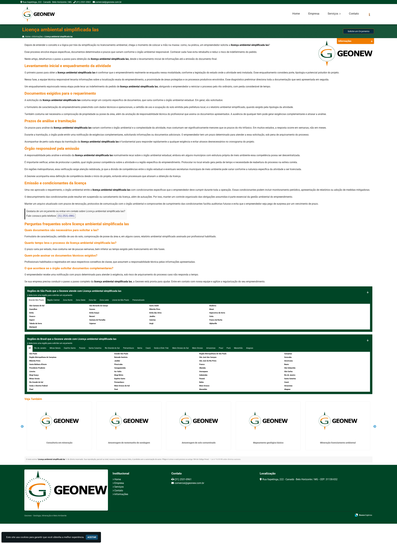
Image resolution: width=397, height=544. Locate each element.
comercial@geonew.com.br (108, 2)
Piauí (221, 348)
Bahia (139, 348)
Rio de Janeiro (40, 348)
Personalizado (138, 300)
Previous (22, 426)
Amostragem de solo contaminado (199, 442)
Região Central (53, 300)
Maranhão (238, 348)
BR (30, 348)
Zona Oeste (80, 300)
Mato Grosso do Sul (180, 348)
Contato (354, 13)
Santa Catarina (95, 348)
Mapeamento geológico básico (268, 442)
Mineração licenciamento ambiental (338, 442)
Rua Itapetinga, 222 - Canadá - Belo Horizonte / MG (47, 2)
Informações (121, 494)
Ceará (148, 348)
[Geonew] (66, 489)
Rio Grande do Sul (112, 348)
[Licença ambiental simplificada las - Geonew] (38, 14)
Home (296, 13)
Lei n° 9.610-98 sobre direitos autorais (226, 459)
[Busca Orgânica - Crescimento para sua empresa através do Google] (363, 514)
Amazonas (210, 348)
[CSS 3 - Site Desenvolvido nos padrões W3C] (338, 515)
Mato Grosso (197, 348)
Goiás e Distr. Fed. (161, 348)
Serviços (333, 13)
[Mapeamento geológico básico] (268, 420)
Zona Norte (67, 300)
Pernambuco (128, 348)
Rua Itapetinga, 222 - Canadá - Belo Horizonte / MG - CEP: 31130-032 (299, 479)
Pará (229, 348)
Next (374, 426)
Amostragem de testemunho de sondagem (129, 442)
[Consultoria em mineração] (59, 420)
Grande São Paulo (36, 300)
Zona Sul (92, 300)
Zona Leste (104, 300)
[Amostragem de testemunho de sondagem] (129, 420)
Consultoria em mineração (59, 442)
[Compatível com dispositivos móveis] (349, 515)
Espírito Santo (70, 348)
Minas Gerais (55, 348)
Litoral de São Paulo (120, 300)
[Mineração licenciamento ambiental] (338, 420)
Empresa (313, 13)
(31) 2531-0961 (83, 2)
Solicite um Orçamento (358, 31)
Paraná (82, 348)
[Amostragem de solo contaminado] (198, 420)
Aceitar (91, 537)
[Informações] (369, 14)
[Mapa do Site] (319, 515)
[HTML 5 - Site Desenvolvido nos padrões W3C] (327, 515)
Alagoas (249, 348)
